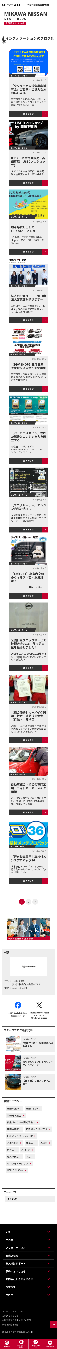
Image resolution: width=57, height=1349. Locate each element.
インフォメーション (17, 1163)
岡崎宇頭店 (13, 1108)
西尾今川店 (13, 1143)
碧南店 (29, 1143)
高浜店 (43, 1143)
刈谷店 (10, 1149)
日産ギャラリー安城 (36, 1129)
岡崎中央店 (32, 1108)
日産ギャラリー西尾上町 (20, 1136)
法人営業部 (13, 1156)
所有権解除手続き (10, 1324)
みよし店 (26, 1149)
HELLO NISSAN (15, 1170)
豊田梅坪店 (13, 1129)
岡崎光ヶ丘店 (14, 1115)
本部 (28, 1156)
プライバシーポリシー (12, 1311)
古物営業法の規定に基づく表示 (16, 1320)
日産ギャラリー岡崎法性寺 (21, 1122)
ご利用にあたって (10, 1315)
